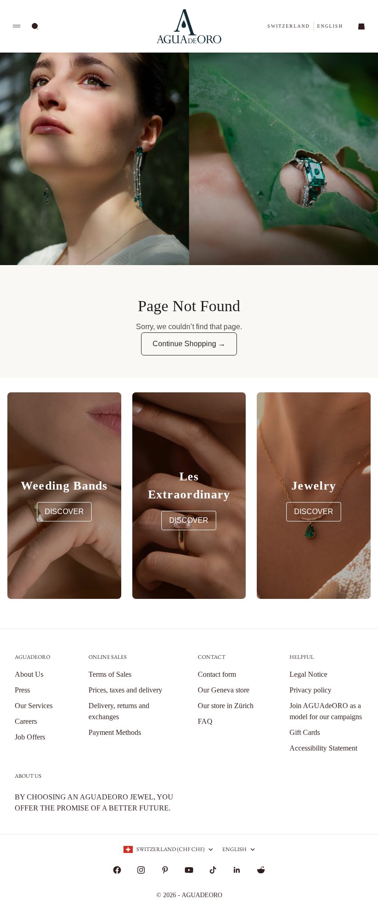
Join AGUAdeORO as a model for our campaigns (325, 711)
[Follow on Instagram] (141, 870)
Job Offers (30, 737)
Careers (26, 721)
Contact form (217, 674)
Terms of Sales (110, 674)
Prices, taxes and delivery (125, 690)
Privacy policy (310, 690)
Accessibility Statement (323, 748)
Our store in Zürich (226, 706)
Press (22, 690)
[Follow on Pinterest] (165, 870)
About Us (29, 674)
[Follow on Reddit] (261, 870)
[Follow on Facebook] (117, 870)
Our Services (34, 706)
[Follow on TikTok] (213, 870)
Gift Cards (304, 732)
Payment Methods (115, 732)
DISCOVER (64, 511)
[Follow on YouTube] (189, 870)
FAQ (205, 721)
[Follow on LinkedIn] (237, 870)
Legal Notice (308, 674)
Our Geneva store (223, 690)
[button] (288, 26)
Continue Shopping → (189, 344)
